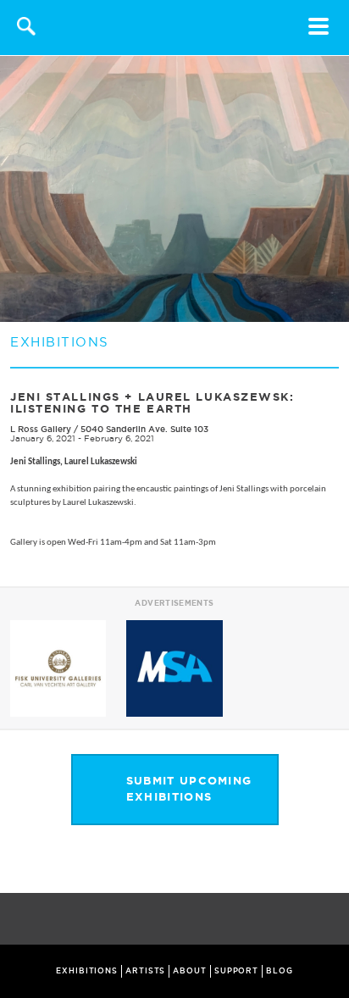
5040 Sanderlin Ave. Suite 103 (144, 429)
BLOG (279, 971)
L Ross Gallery (40, 429)
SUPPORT (236, 971)
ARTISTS (145, 971)
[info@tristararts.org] (332, 920)
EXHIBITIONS (87, 971)
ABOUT (190, 971)
